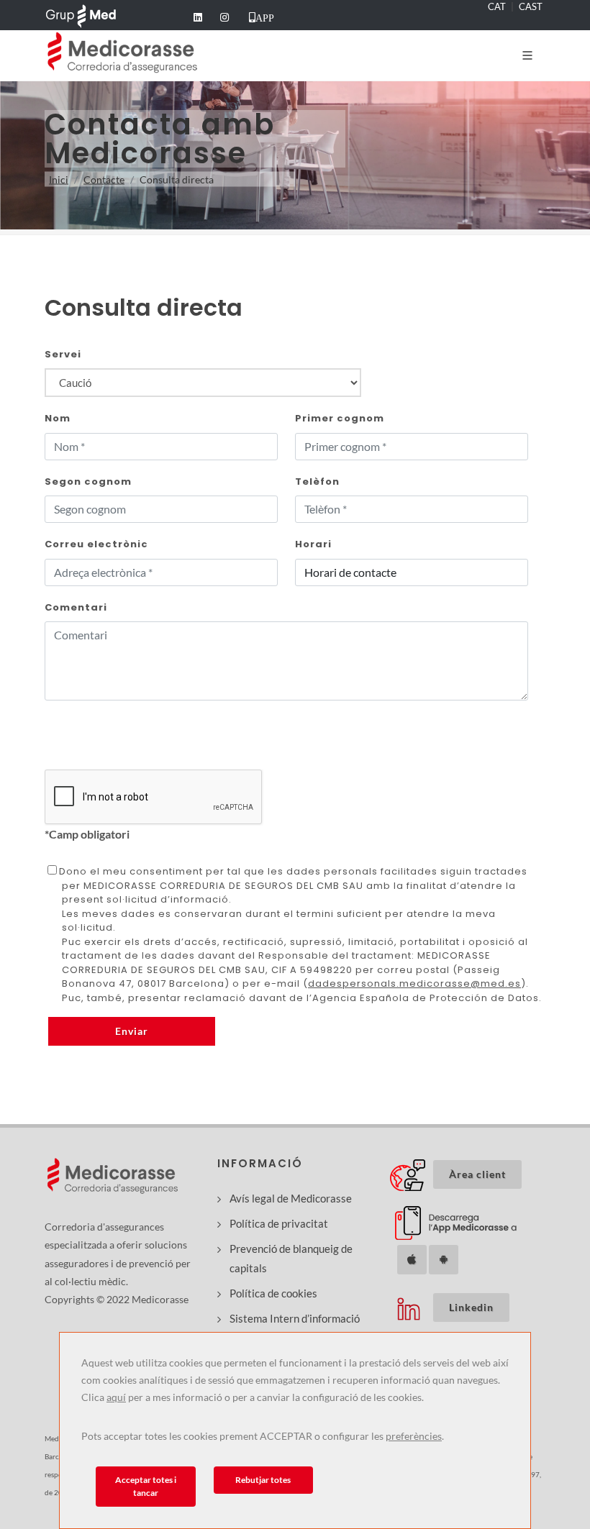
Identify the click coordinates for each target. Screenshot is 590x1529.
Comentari (76, 607)
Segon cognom (88, 481)
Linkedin (478, 1306)
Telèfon (317, 481)
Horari (313, 544)
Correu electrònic (96, 544)
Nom (58, 418)
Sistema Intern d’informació (295, 1318)
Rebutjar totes (263, 1479)
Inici (58, 179)
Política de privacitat (279, 1223)
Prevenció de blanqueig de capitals (291, 1258)
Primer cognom (339, 418)
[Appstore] (412, 1259)
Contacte (103, 179)
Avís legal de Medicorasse (291, 1198)
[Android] (443, 1259)
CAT (497, 6)
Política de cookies (273, 1293)
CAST (531, 6)
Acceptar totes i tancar (145, 1486)
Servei (63, 354)
